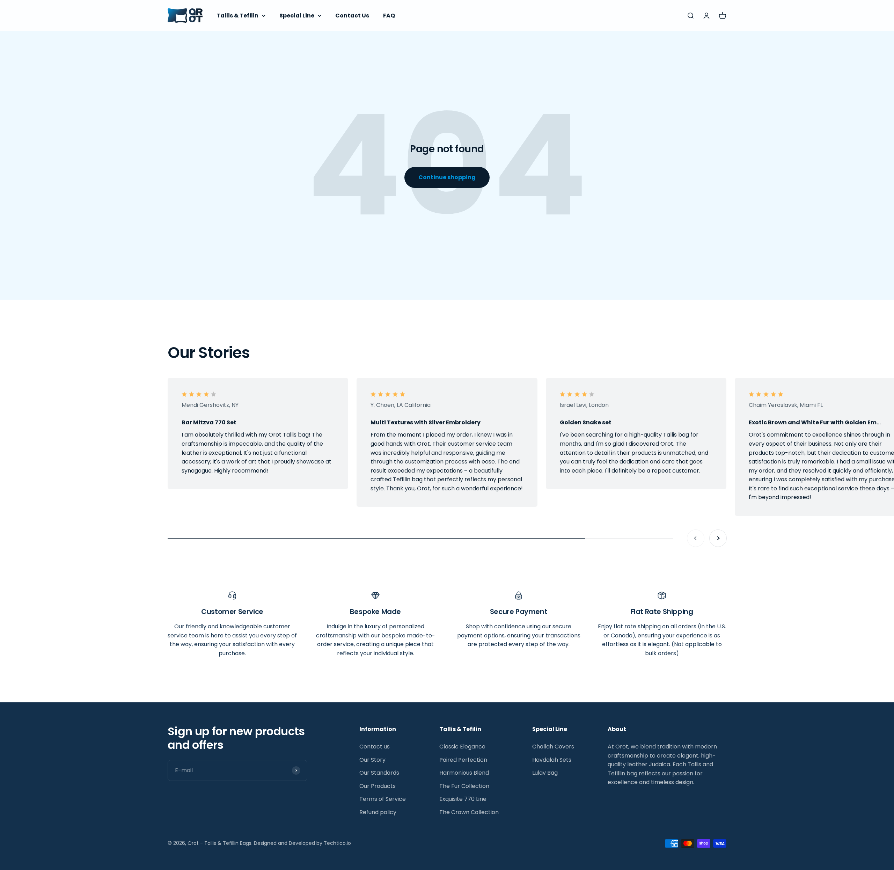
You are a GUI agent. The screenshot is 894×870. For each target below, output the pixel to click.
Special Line (296, 16)
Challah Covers (553, 747)
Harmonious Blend (464, 773)
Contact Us (352, 16)
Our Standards (379, 773)
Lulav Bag (545, 773)
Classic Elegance (462, 747)
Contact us (374, 747)
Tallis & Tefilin (237, 16)
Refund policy (377, 812)
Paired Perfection (463, 760)
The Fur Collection (464, 786)
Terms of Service (382, 799)
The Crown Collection (469, 812)
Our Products (377, 786)
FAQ (389, 16)
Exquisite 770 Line (462, 799)
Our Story (372, 760)
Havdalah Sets (551, 760)
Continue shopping (447, 177)
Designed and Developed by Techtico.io (302, 843)
